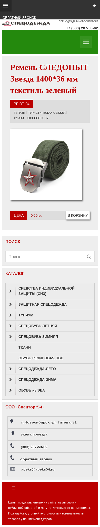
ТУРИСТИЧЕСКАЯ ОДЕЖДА (46, 112)
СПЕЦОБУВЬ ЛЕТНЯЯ (37, 326)
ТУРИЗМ (19, 112)
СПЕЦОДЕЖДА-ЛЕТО (37, 369)
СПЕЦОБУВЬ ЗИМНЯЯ (38, 337)
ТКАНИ (24, 347)
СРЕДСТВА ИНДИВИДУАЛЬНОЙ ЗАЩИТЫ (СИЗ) (46, 291)
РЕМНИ (19, 118)
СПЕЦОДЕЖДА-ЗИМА (37, 379)
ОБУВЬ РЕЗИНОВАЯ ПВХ (40, 358)
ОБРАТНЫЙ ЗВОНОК (19, 18)
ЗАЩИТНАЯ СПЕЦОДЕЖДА (42, 304)
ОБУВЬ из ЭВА (31, 390)
